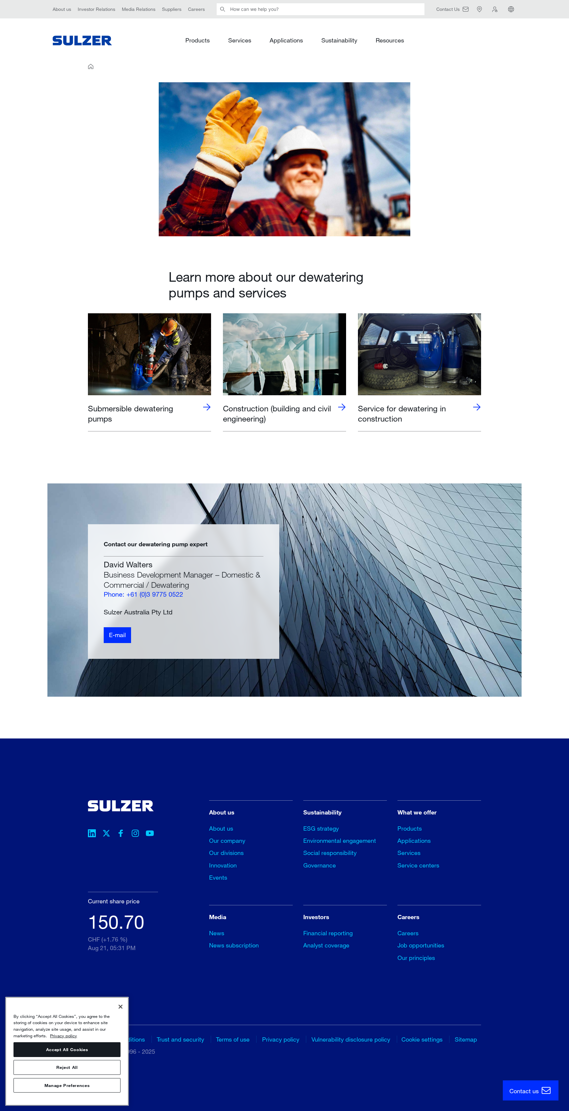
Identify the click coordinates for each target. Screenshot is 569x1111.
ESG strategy (321, 828)
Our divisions (226, 852)
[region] (67, 1051)
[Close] (120, 1006)
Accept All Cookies (67, 1049)
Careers (196, 9)
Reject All (67, 1067)
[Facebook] (121, 834)
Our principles (416, 957)
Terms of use (233, 1039)
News (216, 933)
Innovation (223, 865)
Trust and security (180, 1039)
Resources (390, 40)
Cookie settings (422, 1039)
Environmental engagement (339, 840)
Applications (286, 40)
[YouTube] (150, 834)
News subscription (234, 945)
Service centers (418, 865)
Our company (227, 840)
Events (218, 877)
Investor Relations (96, 9)
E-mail (117, 635)
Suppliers (171, 9)
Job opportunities (420, 945)
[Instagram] (135, 834)
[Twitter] (106, 834)
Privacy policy (280, 1039)
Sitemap (466, 1039)
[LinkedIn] (92, 834)
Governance (319, 865)
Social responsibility (330, 852)
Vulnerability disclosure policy (351, 1039)
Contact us (524, 1091)
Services (239, 40)
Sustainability (339, 40)
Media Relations (138, 9)
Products (197, 40)
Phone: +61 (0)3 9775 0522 (143, 594)
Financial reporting (328, 933)
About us (62, 9)
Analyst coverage (326, 945)
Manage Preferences (67, 1085)
